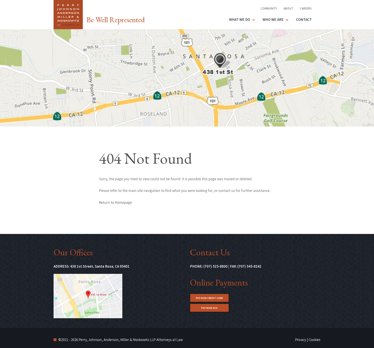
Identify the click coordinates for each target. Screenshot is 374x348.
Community (269, 9)
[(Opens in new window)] (88, 296)
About (288, 9)
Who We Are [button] (273, 20)
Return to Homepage (115, 203)
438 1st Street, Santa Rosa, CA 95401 (100, 267)
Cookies (314, 340)
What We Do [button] (239, 20)
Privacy (300, 340)
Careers (306, 9)
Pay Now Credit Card (212, 298)
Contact (304, 20)
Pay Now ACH (215, 308)
